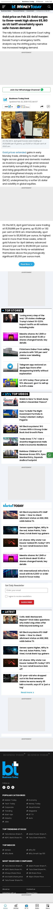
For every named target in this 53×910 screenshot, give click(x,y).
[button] (47, 906)
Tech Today (10, 803)
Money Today (34, 803)
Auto (31, 818)
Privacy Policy (31, 893)
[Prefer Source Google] (9, 107)
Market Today (11, 800)
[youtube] (8, 787)
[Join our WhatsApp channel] (49, 457)
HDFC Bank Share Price (14, 837)
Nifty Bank (9, 853)
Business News (6, 11)
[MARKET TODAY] (13, 506)
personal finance (18, 11)
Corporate (9, 807)
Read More (25, 264)
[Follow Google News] (23, 107)
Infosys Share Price (13, 873)
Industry (8, 818)
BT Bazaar (39, 1)
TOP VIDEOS (20, 394)
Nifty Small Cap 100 (37, 853)
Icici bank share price (14, 876)
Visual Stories (34, 807)
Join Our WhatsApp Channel (25, 89)
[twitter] (12, 787)
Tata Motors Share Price (14, 834)
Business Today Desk (19, 98)
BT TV (31, 814)
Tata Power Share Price (14, 880)
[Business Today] (27, 6)
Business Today (28, 1)
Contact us (30, 889)
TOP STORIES (13, 310)
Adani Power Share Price (38, 834)
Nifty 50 (32, 850)
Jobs (7, 821)
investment (30, 11)
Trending (8, 811)
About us (5, 889)
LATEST (10, 612)
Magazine (33, 811)
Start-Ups (9, 814)
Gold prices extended (14, 152)
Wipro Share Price (36, 876)
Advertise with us (9, 893)
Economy (33, 800)
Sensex (8, 850)
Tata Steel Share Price (38, 837)
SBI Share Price (35, 873)
